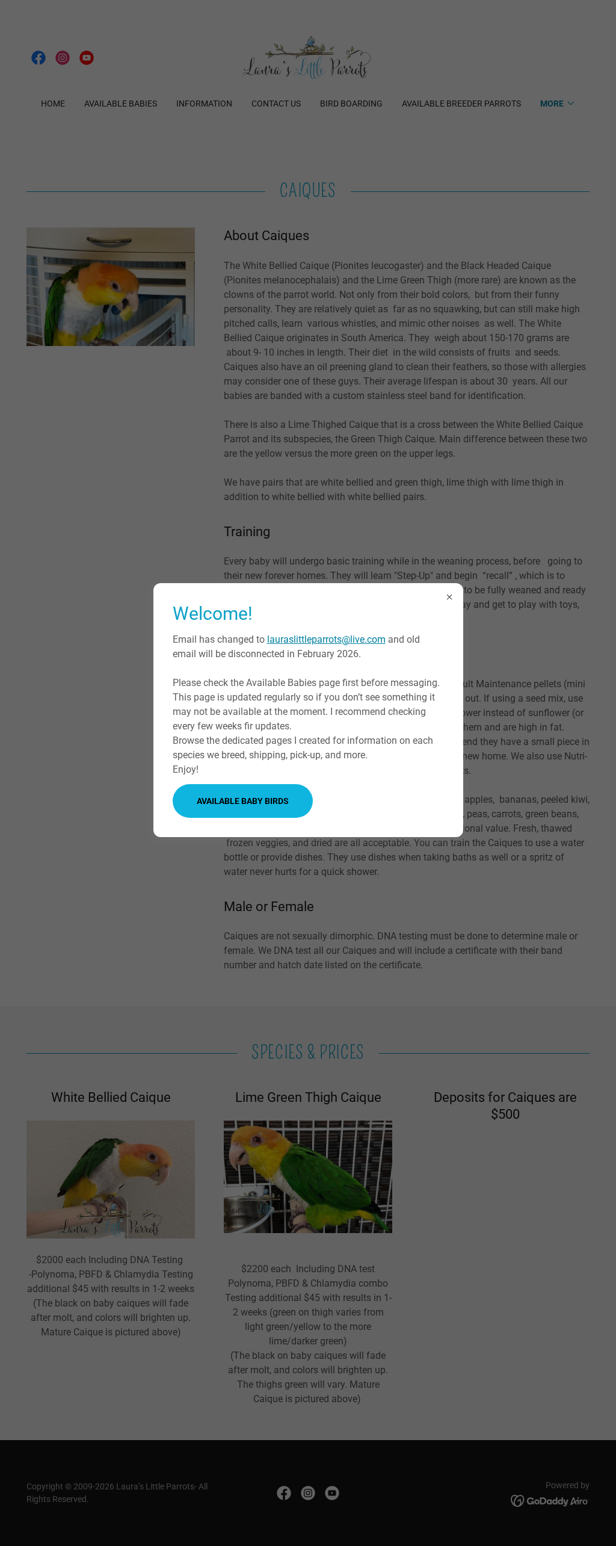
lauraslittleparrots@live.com (326, 639)
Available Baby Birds (243, 801)
